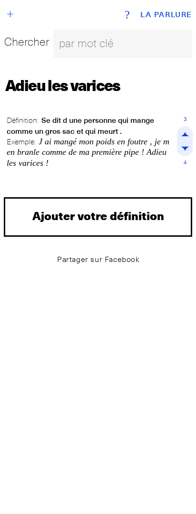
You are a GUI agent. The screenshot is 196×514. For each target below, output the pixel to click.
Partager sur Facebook (98, 259)
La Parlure (166, 15)
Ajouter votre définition (98, 215)
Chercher (26, 42)
